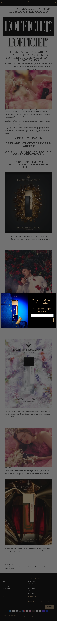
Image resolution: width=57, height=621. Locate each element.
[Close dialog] (54, 295)
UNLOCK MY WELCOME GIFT (42, 320)
